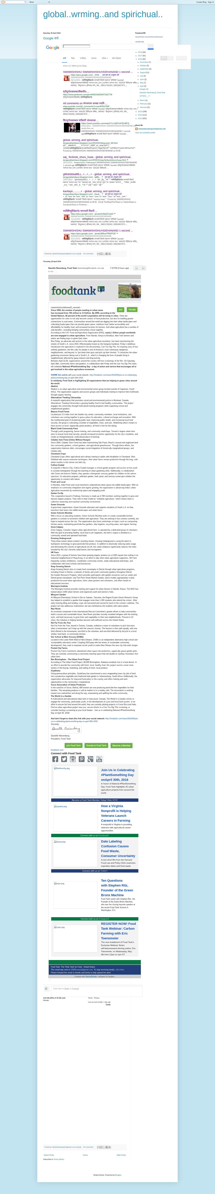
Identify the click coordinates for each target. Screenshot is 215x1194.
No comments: (88, 254)
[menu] (104, 58)
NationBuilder (91, 976)
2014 (140, 115)
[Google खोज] (151, 46)
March (142, 100)
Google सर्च (51, 38)
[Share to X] (104, 253)
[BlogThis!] (101, 253)
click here (120, 970)
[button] (163, 58)
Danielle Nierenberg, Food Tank (153, 93)
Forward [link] (75, 988)
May (142, 83)
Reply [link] (66, 988)
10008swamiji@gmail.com (82, 970)
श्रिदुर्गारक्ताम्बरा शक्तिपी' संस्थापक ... (81, 120)
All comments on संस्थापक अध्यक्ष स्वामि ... (85, 103)
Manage (46, 1000)
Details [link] (108, 1004)
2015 (140, 112)
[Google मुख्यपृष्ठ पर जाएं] (52, 47)
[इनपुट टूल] (142, 47)
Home (85, 1155)
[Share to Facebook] (106, 253)
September (144, 69)
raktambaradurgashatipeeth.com (152, 129)
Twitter (104, 871)
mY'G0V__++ (145, 96)
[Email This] (98, 253)
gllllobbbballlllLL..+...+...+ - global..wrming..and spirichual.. (97, 174)
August (143, 72)
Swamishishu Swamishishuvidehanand (149, 37)
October (143, 66)
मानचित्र (83, 58)
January (143, 107)
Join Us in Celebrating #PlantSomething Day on (117, 775)
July (142, 76)
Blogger (118, 1175)
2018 (140, 52)
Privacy (96, 998)
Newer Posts (49, 1155)
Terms (90, 998)
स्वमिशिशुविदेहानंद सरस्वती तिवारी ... (80, 210)
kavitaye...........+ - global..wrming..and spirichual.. (92, 191)
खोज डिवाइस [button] (116, 58)
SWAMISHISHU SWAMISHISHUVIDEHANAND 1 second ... (98, 71)
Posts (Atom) (59, 1159)
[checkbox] (131, 268)
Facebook (103, 835)
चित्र (73, 58)
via (102, 268)
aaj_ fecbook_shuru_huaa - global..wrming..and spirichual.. (97, 157)
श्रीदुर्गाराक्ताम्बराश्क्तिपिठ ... (76, 91)
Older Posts (121, 1155)
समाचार (94, 58)
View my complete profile (145, 133)
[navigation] (117, 58)
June (142, 79)
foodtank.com (57, 750)
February (144, 104)
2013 (140, 118)
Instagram (103, 919)
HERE (115, 800)
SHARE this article (59, 375)
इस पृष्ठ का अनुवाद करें (111, 75)
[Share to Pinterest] (109, 253)
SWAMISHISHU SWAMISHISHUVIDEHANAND (91, 77)
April (142, 86)
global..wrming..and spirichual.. (103, 14)
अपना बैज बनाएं (139, 42)
